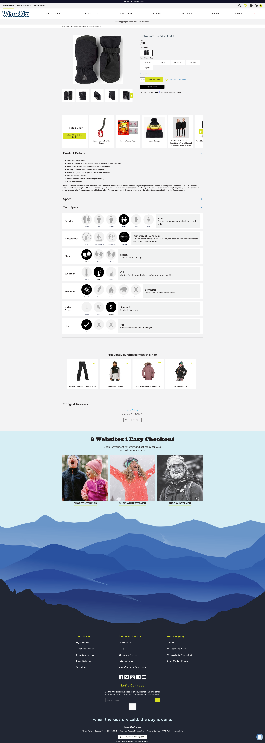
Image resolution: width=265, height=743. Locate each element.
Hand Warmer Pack (128, 141)
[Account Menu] (251, 5)
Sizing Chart (144, 74)
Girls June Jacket (180, 386)
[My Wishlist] (245, 5)
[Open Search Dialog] (239, 5)
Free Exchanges (85, 655)
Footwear (155, 14)
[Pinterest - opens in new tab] (138, 677)
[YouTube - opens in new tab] (144, 677)
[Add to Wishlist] (166, 79)
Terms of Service (153, 731)
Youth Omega (154, 141)
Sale (256, 14)
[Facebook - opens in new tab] (121, 677)
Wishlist (81, 667)
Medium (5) (178, 62)
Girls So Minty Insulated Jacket (148, 386)
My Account (83, 642)
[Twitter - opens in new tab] (127, 677)
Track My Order (85, 649)
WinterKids (8, 5)
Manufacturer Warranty (132, 667)
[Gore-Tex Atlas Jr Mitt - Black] (68, 94)
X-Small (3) (147, 62)
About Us (172, 642)
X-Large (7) (146, 68)
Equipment (215, 14)
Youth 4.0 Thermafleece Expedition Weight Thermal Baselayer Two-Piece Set (181, 143)
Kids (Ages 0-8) (53, 14)
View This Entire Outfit (74, 136)
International (126, 661)
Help (121, 649)
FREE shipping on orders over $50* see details (132, 22)
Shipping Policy (128, 655)
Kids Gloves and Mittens (82, 26)
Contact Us (125, 642)
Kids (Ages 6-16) (91, 14)
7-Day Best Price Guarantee (132, 1)
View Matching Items (178, 79)
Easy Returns (83, 661)
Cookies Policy (100, 731)
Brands (239, 14)
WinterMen (39, 5)
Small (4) (162, 62)
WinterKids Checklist (179, 655)
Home (63, 26)
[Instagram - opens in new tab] (132, 677)
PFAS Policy (166, 731)
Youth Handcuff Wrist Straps (101, 142)
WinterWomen (24, 5)
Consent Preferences (132, 727)
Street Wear (185, 14)
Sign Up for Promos (178, 661)
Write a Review (132, 420)
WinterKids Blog (176, 649)
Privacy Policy (87, 731)
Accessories (126, 14)
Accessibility (179, 731)
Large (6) (193, 62)
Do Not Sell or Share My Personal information (126, 731)
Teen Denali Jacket (115, 386)
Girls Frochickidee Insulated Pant (82, 386)
